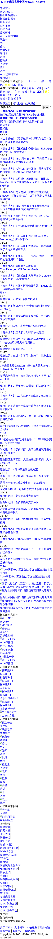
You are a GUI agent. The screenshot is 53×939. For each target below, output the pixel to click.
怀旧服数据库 (8, 15)
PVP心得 (5, 29)
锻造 (2, 91)
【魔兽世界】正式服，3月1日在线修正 (22, 332)
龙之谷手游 (6, 907)
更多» (3, 292)
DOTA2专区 (6, 851)
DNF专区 (5, 841)
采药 (23, 88)
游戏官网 (16, 98)
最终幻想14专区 (9, 848)
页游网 (4, 882)
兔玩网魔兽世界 (9, 868)
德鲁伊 (4, 60)
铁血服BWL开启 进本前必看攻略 (18, 118)
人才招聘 (19, 927)
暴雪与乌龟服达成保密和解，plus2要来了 (24, 482)
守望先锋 (5, 834)
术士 (2, 70)
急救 (2, 95)
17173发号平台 (8, 910)
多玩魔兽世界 (7, 896)
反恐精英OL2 (7, 889)
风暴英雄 (5, 830)
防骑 (20, 84)
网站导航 (30, 931)
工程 (39, 91)
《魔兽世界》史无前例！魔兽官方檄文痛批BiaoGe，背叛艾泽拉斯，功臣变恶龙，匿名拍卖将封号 (26, 196)
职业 (3, 39)
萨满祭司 (5, 49)
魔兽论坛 (5, 77)
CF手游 (4, 893)
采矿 (46, 88)
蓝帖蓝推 (5, 32)
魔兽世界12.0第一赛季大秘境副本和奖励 (23, 325)
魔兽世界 (5, 827)
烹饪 (10, 95)
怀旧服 (4, 131)
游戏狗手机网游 (9, 879)
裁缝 (38, 88)
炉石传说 (5, 837)
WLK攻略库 (6, 11)
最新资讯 (5, 22)
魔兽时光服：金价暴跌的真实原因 (19, 502)
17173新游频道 (8, 903)
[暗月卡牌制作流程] (11, 121)
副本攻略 (5, 25)
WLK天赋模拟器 (9, 36)
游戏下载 (5, 98)
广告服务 (32, 927)
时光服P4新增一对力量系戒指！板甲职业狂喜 (26, 489)
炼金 (31, 88)
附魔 (32, 91)
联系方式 (5, 931)
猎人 (2, 46)
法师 (2, 56)
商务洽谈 (44, 927)
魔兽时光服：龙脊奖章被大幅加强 (19, 495)
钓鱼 (17, 95)
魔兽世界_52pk (8, 854)
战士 (2, 43)
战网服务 (30, 103)
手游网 (4, 875)
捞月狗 (4, 861)
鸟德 (7, 84)
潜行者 (4, 53)
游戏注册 (5, 103)
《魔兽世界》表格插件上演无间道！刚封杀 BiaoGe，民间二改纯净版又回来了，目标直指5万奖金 (26, 182)
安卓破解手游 (7, 900)
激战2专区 (6, 844)
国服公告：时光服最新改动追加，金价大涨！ (25, 476)
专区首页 (5, 8)
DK (14, 84)
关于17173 (6, 927)
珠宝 (10, 91)
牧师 (2, 67)
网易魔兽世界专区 (10, 865)
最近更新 (5, 125)
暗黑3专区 (6, 886)
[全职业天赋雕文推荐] (12, 114)
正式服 (4, 128)
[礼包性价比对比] (36, 114)
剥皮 (17, 91)
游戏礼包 (18, 103)
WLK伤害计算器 (9, 74)
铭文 (47, 91)
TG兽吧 (4, 858)
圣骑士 (4, 63)
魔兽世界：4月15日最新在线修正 (19, 299)
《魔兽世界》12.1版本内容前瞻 (18, 111)
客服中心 (18, 931)
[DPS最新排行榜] (33, 121)
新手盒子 (5, 872)
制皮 (25, 91)
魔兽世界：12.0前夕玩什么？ (16, 349)
